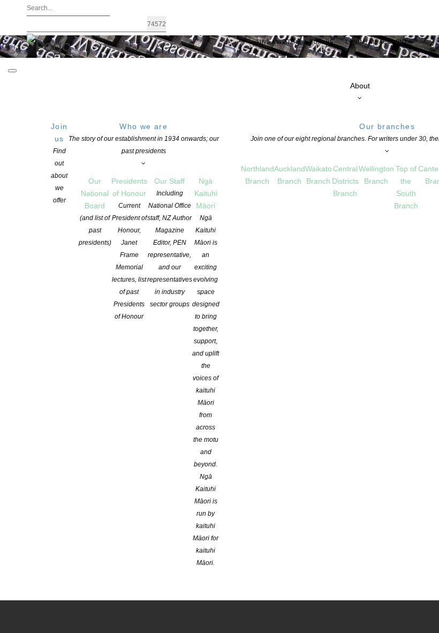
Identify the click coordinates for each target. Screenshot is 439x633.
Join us (59, 163)
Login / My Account (376, 42)
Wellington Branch (376, 174)
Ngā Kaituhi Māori (206, 372)
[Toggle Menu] (12, 70)
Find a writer (276, 42)
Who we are (144, 138)
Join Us (321, 42)
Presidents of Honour (129, 248)
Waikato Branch (318, 174)
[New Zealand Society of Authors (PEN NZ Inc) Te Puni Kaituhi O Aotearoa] (49, 45)
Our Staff (169, 242)
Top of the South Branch (406, 187)
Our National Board (95, 211)
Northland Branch (257, 174)
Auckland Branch (289, 174)
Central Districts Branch (345, 181)
